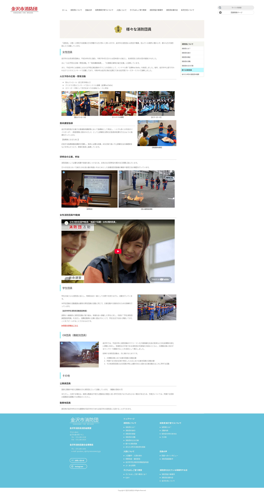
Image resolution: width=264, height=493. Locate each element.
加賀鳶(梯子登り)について (170, 423)
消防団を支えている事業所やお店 (173, 470)
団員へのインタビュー (170, 455)
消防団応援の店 (172, 10)
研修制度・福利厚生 (133, 459)
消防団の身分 (186, 53)
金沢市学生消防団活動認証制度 (137, 462)
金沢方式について (187, 10)
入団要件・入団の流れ (134, 455)
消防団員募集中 (167, 459)
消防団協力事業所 (156, 10)
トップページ (129, 418)
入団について (122, 10)
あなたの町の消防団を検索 (190, 74)
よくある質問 (130, 465)
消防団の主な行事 (187, 66)
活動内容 (165, 430)
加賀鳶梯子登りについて (104, 10)
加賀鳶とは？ (166, 427)
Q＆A (127, 477)
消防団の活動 (186, 61)
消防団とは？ (186, 48)
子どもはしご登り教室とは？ (136, 474)
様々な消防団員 (187, 70)
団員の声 (88, 10)
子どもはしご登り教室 (138, 10)
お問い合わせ (79, 460)
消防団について (76, 10)
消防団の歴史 (186, 57)
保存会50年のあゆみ (169, 433)
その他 (164, 437)
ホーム (64, 10)
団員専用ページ (236, 12)
